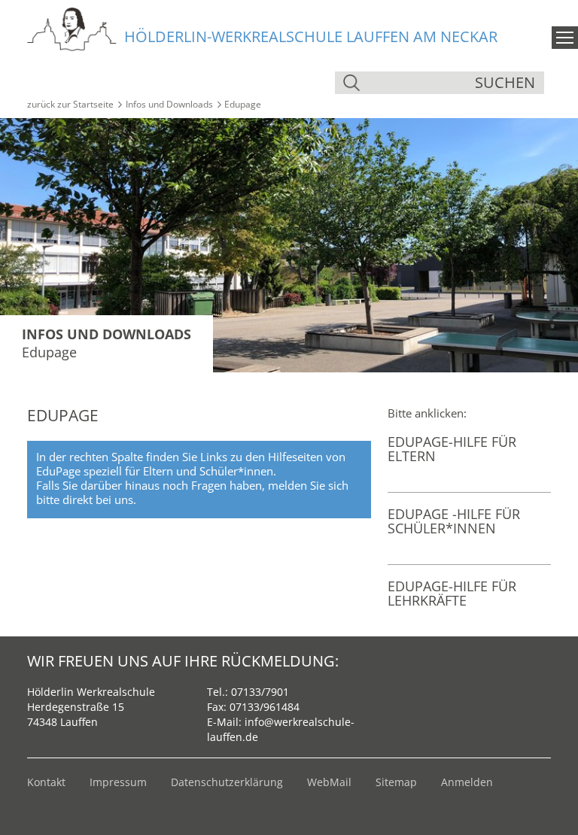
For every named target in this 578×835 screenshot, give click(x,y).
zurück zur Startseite (70, 104)
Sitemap (396, 782)
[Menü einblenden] (565, 37)
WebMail (329, 782)
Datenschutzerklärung (227, 782)
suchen (505, 82)
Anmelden (467, 782)
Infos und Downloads (169, 104)
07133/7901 (260, 692)
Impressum (118, 782)
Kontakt (46, 782)
